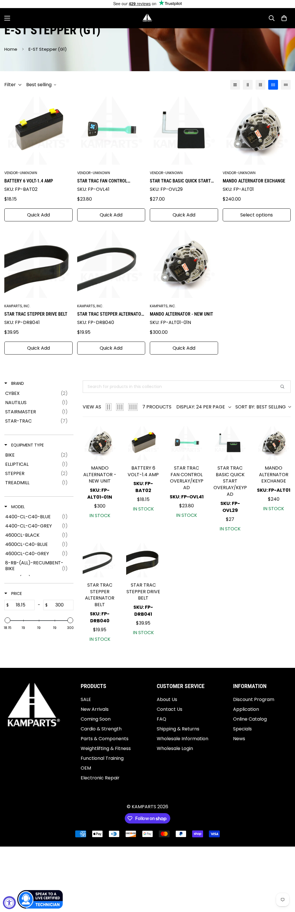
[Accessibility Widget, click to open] (9, 902)
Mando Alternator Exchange (254, 181)
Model (17, 507)
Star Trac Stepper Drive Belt (35, 314)
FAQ (161, 719)
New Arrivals (95, 709)
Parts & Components (104, 738)
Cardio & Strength (101, 729)
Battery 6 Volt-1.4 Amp (28, 181)
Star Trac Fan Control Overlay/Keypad (102, 181)
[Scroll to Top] (283, 880)
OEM (86, 768)
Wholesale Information (182, 738)
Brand (17, 383)
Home (10, 49)
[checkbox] (38, 393)
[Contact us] (40, 899)
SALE (86, 699)
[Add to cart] (108, 436)
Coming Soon (96, 719)
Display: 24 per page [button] (200, 407)
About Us (167, 699)
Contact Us (169, 709)
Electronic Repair (100, 778)
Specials (242, 729)
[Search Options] (285, 386)
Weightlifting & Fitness (106, 748)
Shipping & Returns (178, 729)
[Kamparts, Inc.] (147, 18)
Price (16, 593)
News (239, 738)
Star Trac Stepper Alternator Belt (110, 314)
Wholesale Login (175, 748)
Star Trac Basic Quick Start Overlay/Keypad (180, 181)
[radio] (108, 407)
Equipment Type (27, 445)
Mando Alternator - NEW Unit (181, 314)
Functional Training (102, 758)
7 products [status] (156, 407)
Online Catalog (250, 719)
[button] (284, 18)
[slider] (7, 620)
